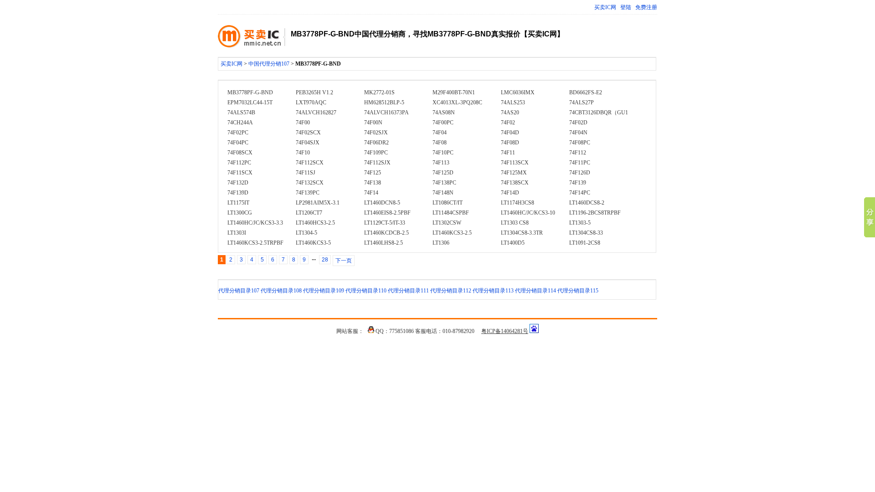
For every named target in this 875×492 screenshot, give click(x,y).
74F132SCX (310, 182)
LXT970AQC (311, 102)
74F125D (442, 172)
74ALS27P (581, 102)
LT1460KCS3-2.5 (452, 233)
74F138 (372, 182)
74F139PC (307, 193)
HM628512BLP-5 (384, 102)
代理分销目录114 (535, 290)
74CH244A (240, 122)
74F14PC (579, 193)
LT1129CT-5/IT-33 (384, 223)
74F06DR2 (376, 142)
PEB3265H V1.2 (314, 92)
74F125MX (514, 172)
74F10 (303, 152)
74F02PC (237, 132)
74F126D (579, 172)
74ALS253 (513, 102)
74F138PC (444, 182)
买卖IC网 (605, 7)
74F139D (237, 193)
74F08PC (579, 142)
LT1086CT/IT (447, 203)
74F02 (508, 122)
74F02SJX (376, 132)
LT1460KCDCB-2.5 (386, 233)
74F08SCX (239, 152)
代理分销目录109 (323, 290)
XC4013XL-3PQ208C (457, 102)
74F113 (440, 162)
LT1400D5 (513, 243)
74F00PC (442, 122)
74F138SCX (515, 182)
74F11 (508, 152)
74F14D (510, 193)
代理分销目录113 (493, 290)
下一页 (343, 260)
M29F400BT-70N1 (453, 92)
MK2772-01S (379, 92)
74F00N (373, 122)
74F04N (578, 132)
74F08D (510, 142)
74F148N (442, 193)
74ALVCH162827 (316, 112)
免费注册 (646, 7)
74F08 (439, 142)
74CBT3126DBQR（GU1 (598, 112)
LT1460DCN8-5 (382, 203)
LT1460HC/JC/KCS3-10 (528, 213)
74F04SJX (307, 142)
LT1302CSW (446, 223)
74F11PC (579, 162)
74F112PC (239, 162)
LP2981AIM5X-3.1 (318, 203)
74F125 (372, 172)
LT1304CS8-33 (586, 233)
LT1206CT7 (309, 213)
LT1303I (236, 233)
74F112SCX (310, 162)
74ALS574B (241, 112)
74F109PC (376, 152)
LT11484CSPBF (450, 213)
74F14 (371, 193)
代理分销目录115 (577, 290)
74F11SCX (239, 172)
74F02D (578, 122)
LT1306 (440, 243)
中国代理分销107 (268, 64)
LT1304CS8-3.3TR (522, 233)
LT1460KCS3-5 (313, 243)
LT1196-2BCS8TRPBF (595, 213)
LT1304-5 (306, 233)
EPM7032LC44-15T (250, 102)
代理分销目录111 (408, 290)
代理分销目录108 (281, 290)
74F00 (303, 122)
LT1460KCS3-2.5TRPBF (255, 243)
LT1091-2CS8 (584, 243)
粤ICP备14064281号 (504, 331)
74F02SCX (308, 132)
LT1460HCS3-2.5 (315, 223)
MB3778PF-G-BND (250, 92)
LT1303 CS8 (515, 223)
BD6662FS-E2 (585, 92)
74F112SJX (377, 162)
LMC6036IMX (518, 92)
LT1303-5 (580, 223)
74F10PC (442, 152)
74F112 (577, 152)
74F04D (510, 132)
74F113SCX (515, 162)
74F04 (439, 132)
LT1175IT (238, 203)
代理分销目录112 (450, 290)
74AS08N (443, 112)
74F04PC (237, 142)
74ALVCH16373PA (386, 112)
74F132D (237, 182)
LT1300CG (239, 213)
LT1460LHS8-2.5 (383, 243)
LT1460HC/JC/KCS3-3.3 (255, 223)
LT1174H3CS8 (517, 203)
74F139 (577, 182)
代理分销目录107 (238, 290)
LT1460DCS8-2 (586, 203)
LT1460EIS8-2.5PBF (387, 213)
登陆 (625, 7)
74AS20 (510, 112)
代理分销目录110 (365, 290)
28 (325, 259)
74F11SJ (305, 172)
